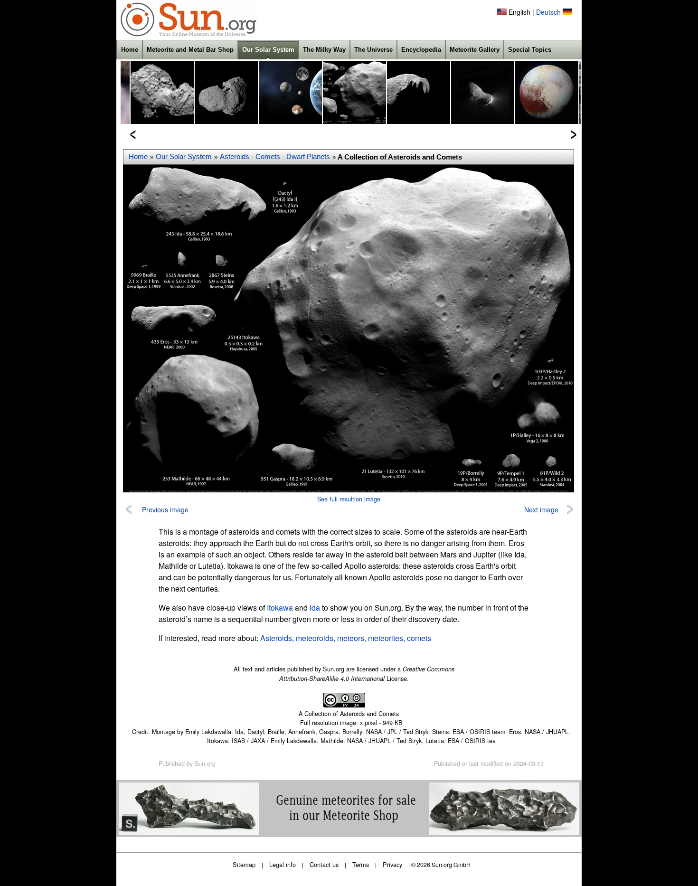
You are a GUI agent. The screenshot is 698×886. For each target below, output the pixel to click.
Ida (315, 607)
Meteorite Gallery (475, 49)
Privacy (392, 864)
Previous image (165, 509)
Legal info (282, 864)
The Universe (373, 49)
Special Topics (529, 49)
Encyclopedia (421, 49)
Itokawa (280, 607)
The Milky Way (324, 49)
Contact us (324, 864)
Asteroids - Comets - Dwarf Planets (275, 156)
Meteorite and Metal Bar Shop (190, 49)
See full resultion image (348, 499)
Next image (541, 509)
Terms (360, 864)
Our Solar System (268, 49)
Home (129, 49)
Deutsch (548, 12)
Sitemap (244, 864)
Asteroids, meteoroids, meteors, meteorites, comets (345, 637)
